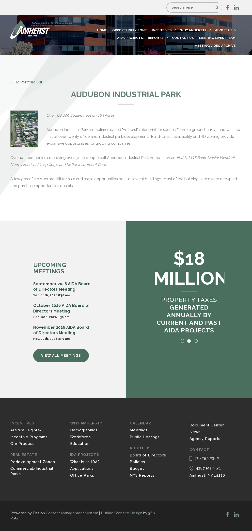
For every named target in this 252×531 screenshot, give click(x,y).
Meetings (139, 430)
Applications (82, 468)
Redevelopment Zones (32, 462)
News (195, 432)
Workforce (80, 437)
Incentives (162, 30)
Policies (137, 462)
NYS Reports (142, 475)
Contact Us (183, 38)
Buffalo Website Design (121, 513)
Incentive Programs (29, 437)
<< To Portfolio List (26, 82)
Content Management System (72, 513)
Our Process (22, 443)
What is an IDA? (85, 462)
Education (80, 443)
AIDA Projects (130, 38)
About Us (223, 30)
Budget (137, 468)
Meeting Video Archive (215, 45)
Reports (155, 38)
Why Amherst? (193, 30)
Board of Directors (148, 455)
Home (102, 30)
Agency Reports (205, 439)
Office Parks (82, 475)
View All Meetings (61, 356)
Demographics (84, 430)
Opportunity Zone (129, 30)
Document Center (206, 425)
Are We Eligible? (26, 430)
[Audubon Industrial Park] (24, 128)
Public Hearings (144, 437)
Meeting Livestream (217, 38)
